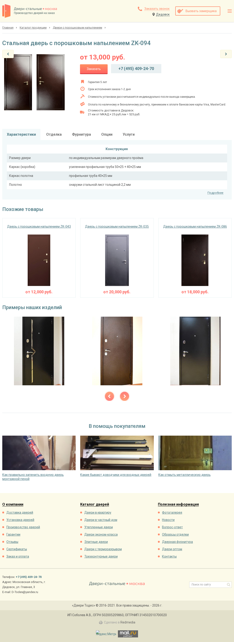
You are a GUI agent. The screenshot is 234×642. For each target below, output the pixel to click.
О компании (12, 505)
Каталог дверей (94, 505)
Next (125, 396)
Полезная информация (178, 505)
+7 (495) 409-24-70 (136, 68)
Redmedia (127, 622)
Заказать (94, 69)
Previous (109, 396)
